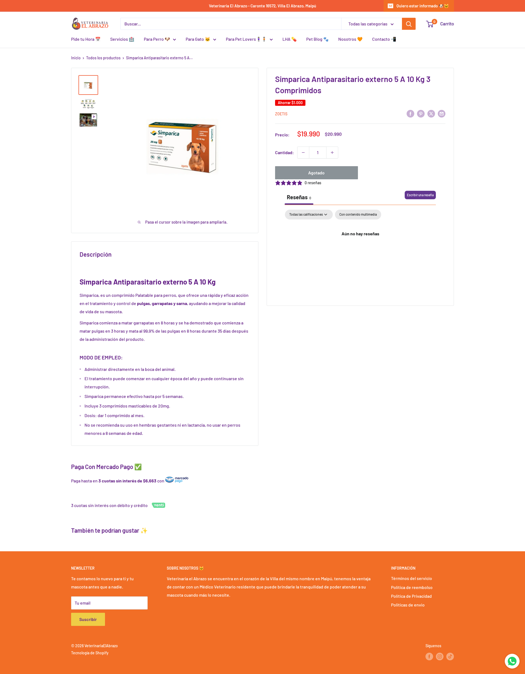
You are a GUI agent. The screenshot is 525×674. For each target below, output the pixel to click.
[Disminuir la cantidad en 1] (303, 152)
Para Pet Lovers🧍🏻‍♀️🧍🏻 (246, 39)
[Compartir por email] (441, 113)
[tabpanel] (360, 252)
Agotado (316, 172)
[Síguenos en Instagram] (440, 656)
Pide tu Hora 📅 (86, 39)
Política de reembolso (412, 587)
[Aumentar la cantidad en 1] (332, 152)
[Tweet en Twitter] (431, 113)
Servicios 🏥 (122, 39)
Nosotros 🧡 (350, 39)
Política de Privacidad (411, 596)
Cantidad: (284, 152)
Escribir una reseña (420, 195)
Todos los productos (103, 57)
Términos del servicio (411, 578)
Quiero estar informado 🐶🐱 (422, 5)
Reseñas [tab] (299, 197)
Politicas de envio (408, 604)
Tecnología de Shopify (90, 652)
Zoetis (281, 114)
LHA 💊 (289, 39)
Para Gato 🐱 (198, 39)
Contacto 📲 (384, 39)
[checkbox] (358, 214)
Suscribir (88, 619)
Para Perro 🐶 (157, 39)
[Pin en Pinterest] (421, 113)
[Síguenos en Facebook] (429, 656)
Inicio (76, 57)
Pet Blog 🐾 (317, 39)
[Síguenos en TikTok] (450, 656)
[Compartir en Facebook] (410, 113)
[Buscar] (409, 24)
